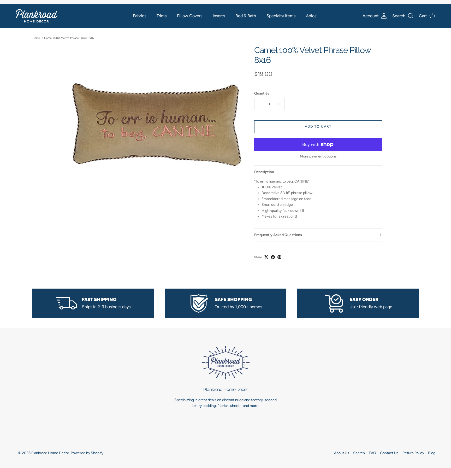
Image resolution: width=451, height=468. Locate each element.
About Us (341, 453)
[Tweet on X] (266, 257)
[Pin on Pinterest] (279, 257)
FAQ (372, 453)
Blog (431, 453)
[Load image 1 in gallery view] (156, 132)
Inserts (219, 15)
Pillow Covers (189, 15)
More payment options (318, 156)
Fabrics (139, 15)
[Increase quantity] (279, 104)
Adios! (312, 15)
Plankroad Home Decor (50, 453)
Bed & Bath (245, 15)
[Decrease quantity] (259, 104)
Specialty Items (280, 15)
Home (36, 37)
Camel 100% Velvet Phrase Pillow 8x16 (69, 37)
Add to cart (318, 126)
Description (264, 172)
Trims (162, 15)
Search (359, 453)
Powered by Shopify (87, 453)
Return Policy (413, 453)
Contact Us (389, 453)
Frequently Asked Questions (278, 235)
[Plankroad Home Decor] (36, 15)
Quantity (261, 93)
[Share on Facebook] (273, 257)
